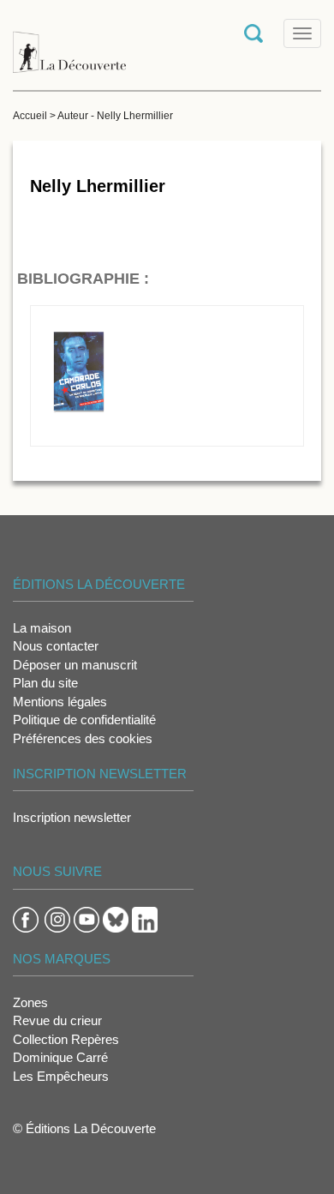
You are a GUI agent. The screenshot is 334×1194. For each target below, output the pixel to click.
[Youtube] (86, 918)
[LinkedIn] (145, 918)
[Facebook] (26, 918)
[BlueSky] (115, 918)
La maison (42, 628)
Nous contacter (55, 646)
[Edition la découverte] (69, 43)
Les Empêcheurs (61, 1076)
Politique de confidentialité (84, 719)
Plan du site (45, 682)
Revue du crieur (57, 1020)
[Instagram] (57, 918)
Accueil (30, 116)
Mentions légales (60, 701)
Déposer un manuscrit (75, 664)
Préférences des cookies (82, 738)
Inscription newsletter (72, 817)
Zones (30, 1002)
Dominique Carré (60, 1057)
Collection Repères (66, 1039)
